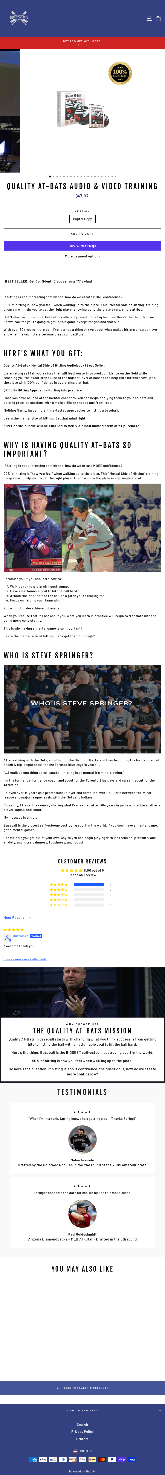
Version (82, 211)
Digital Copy (82, 219)
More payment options (82, 256)
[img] (13, 930)
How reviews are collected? (25, 959)
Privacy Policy (82, 1431)
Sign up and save (82, 1410)
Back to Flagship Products (86, 1388)
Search (82, 1424)
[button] (59, 884)
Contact (82, 1439)
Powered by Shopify (82, 1471)
